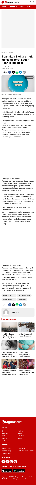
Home (3, 52)
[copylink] (24, 72)
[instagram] (15, 461)
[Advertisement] (18, 29)
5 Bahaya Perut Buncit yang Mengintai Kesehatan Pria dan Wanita (9, 355)
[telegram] (20, 72)
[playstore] (19, 470)
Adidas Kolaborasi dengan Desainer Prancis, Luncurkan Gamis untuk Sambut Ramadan (26, 338)
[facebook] (9, 72)
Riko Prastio (6, 67)
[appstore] (7, 470)
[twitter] (13, 72)
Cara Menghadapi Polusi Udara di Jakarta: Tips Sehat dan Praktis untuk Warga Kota (9, 338)
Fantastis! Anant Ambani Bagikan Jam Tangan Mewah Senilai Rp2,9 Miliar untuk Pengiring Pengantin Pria (26, 375)
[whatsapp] (17, 72)
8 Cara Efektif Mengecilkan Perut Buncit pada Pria (25, 354)
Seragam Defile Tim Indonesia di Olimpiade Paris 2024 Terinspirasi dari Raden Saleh (9, 374)
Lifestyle (10, 52)
